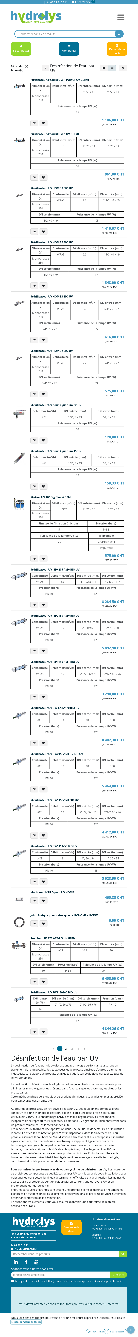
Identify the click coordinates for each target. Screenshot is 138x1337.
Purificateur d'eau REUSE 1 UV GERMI (54, 134)
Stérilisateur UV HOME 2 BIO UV (51, 351)
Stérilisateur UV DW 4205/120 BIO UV (54, 708)
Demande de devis (71, 1229)
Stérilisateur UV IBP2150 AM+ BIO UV (54, 615)
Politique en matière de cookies (26, 1321)
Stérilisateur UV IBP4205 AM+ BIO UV (54, 569)
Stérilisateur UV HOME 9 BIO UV (51, 188)
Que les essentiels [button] (96, 1331)
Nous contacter (25, 1248)
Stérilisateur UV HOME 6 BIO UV (51, 242)
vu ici (119, 1281)
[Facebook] (26, 1262)
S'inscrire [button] (118, 1275)
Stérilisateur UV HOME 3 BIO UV (51, 296)
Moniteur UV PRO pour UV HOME (52, 892)
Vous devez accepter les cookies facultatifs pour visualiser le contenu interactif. (69, 1304)
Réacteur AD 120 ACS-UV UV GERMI (53, 938)
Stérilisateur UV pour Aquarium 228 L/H (56, 405)
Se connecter (21, 50)
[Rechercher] (119, 34)
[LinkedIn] (16, 1262)
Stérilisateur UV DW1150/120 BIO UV (54, 800)
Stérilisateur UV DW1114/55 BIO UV (53, 846)
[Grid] (104, 68)
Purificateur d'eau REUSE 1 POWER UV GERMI (59, 80)
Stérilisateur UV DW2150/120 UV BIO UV (56, 754)
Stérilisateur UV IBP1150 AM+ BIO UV (54, 662)
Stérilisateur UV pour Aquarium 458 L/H (56, 451)
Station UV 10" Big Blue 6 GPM (50, 497)
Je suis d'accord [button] (117, 1331)
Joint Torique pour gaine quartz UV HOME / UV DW (64, 915)
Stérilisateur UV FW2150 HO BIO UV (53, 992)
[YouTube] (36, 1262)
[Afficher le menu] (121, 17)
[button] (34, 123)
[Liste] (112, 68)
